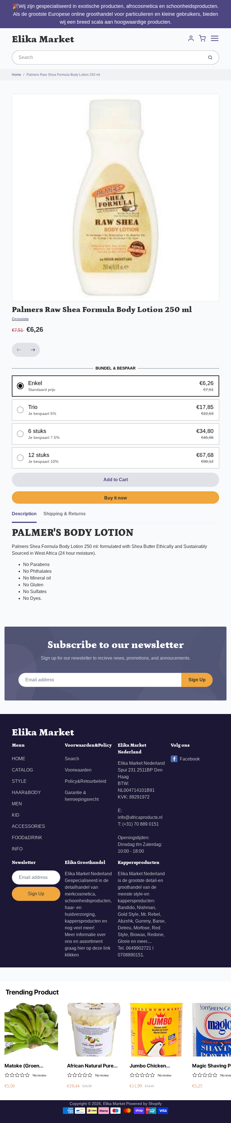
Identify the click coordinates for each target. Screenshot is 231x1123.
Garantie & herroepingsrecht (82, 796)
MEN (17, 803)
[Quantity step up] (33, 350)
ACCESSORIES (28, 826)
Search (72, 758)
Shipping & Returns (64, 513)
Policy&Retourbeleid (85, 781)
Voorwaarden (78, 770)
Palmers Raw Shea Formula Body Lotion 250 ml (63, 75)
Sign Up (197, 679)
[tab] (27, 515)
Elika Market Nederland (88, 873)
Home (16, 75)
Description (24, 513)
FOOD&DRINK (27, 837)
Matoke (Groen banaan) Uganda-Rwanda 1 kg (25, 1066)
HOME (18, 758)
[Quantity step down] (19, 350)
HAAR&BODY (26, 792)
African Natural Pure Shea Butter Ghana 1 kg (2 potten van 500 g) (91, 1066)
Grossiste (20, 319)
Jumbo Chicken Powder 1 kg (148, 1066)
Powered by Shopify (144, 1103)
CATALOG (22, 770)
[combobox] (107, 57)
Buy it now (115, 498)
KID (15, 815)
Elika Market (43, 39)
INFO (17, 848)
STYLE (19, 781)
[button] (115, 386)
